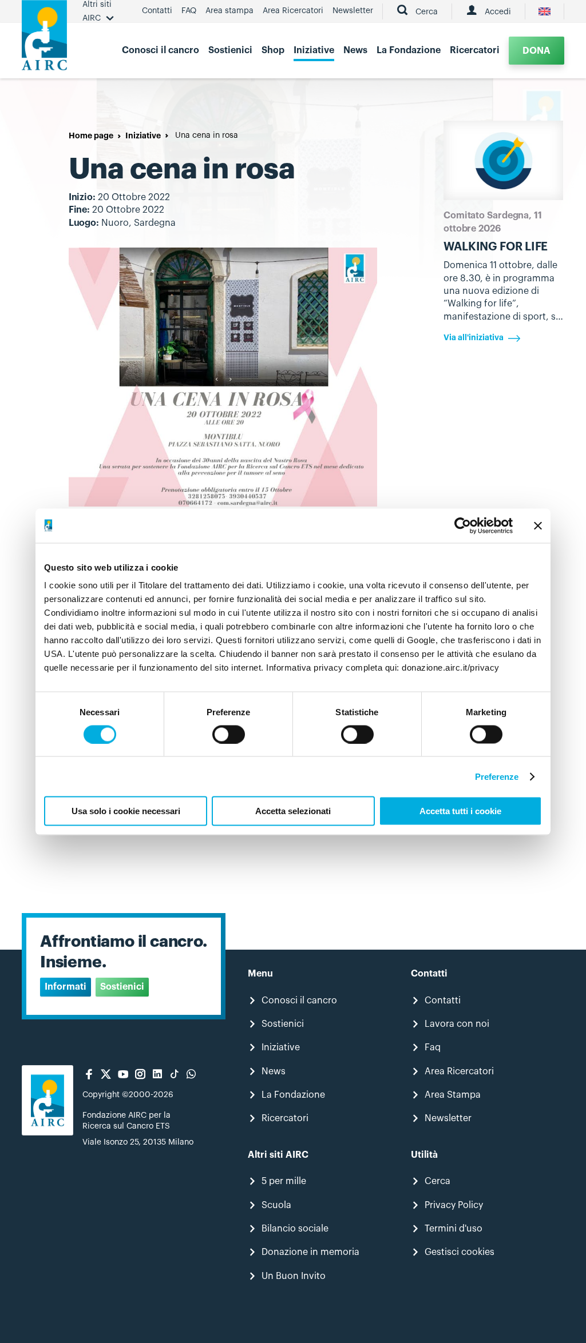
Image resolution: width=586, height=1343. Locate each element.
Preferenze (497, 776)
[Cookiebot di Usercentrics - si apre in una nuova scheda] (463, 525)
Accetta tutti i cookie (460, 811)
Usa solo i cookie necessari (126, 811)
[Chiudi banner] (538, 525)
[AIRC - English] (545, 11)
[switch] (228, 734)
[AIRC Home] (44, 39)
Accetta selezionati (293, 811)
